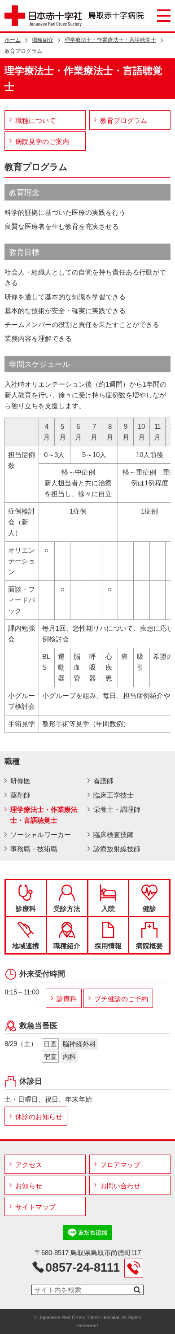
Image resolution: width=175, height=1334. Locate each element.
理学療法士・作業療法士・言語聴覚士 (110, 40)
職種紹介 (42, 40)
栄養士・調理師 (116, 809)
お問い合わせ (120, 1186)
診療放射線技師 (116, 849)
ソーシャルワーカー (40, 834)
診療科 (26, 908)
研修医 (20, 781)
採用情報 (108, 946)
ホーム (12, 40)
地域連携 (25, 946)
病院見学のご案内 (42, 141)
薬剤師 (20, 795)
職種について (35, 120)
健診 (149, 908)
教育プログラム (123, 120)
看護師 (103, 781)
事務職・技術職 (33, 849)
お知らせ (28, 1186)
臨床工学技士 (113, 795)
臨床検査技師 (113, 834)
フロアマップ (120, 1164)
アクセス (28, 1164)
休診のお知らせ (38, 1116)
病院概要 (149, 946)
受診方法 (66, 908)
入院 (108, 908)
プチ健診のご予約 (121, 999)
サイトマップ (35, 1207)
